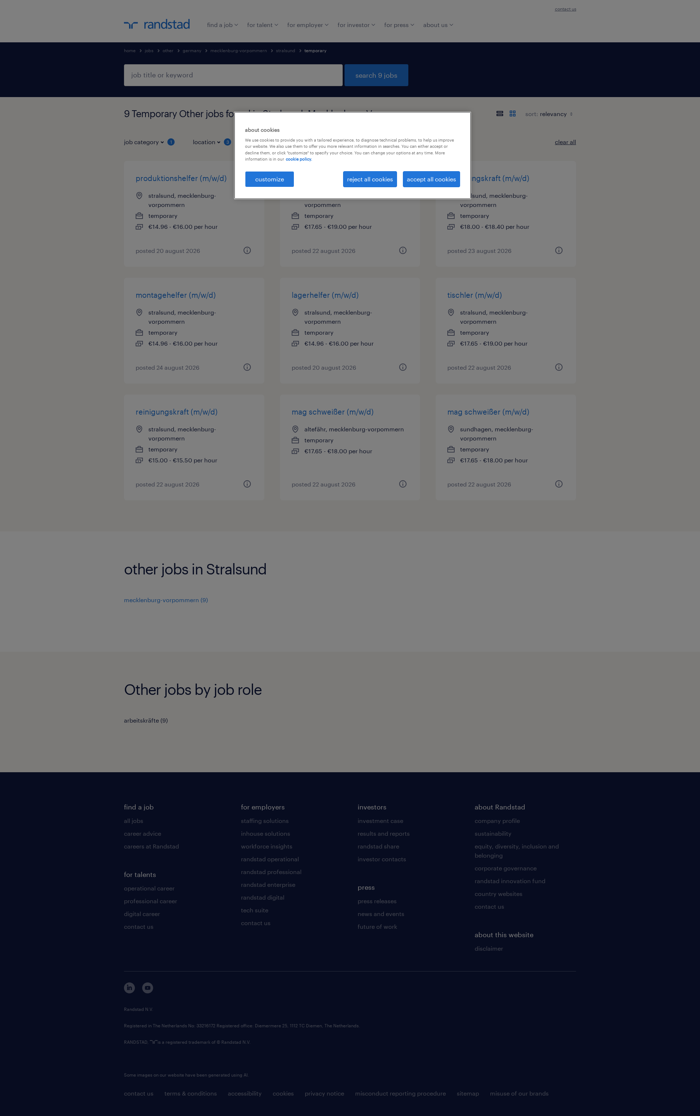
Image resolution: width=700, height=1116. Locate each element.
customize (269, 179)
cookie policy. (299, 159)
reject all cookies (370, 179)
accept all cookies (431, 179)
